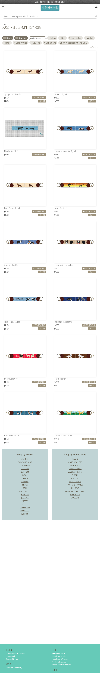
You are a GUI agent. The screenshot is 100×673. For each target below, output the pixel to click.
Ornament (51, 42)
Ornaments (75, 481)
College (25, 468)
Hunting (25, 494)
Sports (24, 504)
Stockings (75, 494)
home (4, 24)
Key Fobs (75, 478)
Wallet (90, 38)
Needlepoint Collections (61, 665)
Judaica (25, 498)
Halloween (24, 491)
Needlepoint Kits (58, 653)
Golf (25, 488)
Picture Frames (75, 485)
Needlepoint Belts (59, 656)
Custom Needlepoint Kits (15, 653)
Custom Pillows (12, 659)
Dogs (24, 475)
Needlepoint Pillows (60, 659)
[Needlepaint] (50, 8)
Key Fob (22, 38)
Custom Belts (11, 656)
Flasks (75, 475)
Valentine (25, 507)
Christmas (25, 465)
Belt (63, 38)
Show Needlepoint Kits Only (73, 42)
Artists (25, 459)
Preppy (24, 501)
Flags (25, 485)
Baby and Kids (25, 462)
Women (25, 514)
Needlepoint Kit (39, 97)
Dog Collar (76, 38)
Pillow (53, 38)
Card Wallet (21, 42)
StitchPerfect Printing (14, 667)
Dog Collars (75, 468)
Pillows (75, 488)
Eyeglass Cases (75, 472)
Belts (75, 459)
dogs (9, 38)
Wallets (75, 498)
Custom (25, 472)
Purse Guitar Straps (75, 491)
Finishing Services (59, 662)
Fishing (25, 481)
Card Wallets (75, 462)
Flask (7, 42)
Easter (25, 478)
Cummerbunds (75, 465)
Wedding (24, 510)
